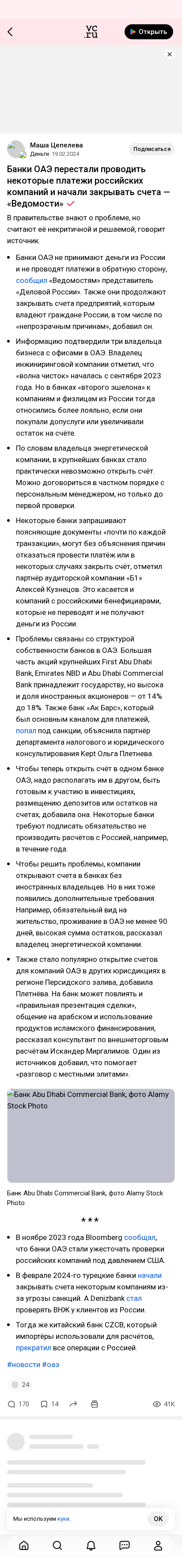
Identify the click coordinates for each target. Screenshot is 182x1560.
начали (150, 1275)
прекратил (33, 1347)
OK (158, 1519)
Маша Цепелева (56, 145)
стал (134, 1298)
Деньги (39, 154)
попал (26, 730)
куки (63, 1518)
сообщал (139, 1237)
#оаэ (50, 1364)
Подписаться (152, 149)
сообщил (31, 280)
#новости (23, 1364)
